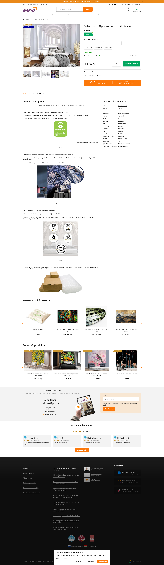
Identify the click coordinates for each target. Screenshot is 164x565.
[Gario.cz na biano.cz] (92, 539)
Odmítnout (90, 562)
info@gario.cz (95, 480)
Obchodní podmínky (29, 483)
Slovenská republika (77, 546)
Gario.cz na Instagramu (130, 481)
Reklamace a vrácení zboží (31, 493)
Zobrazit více (82, 450)
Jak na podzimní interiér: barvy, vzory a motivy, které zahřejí (66, 503)
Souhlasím (103, 562)
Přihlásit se (108, 409)
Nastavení (78, 562)
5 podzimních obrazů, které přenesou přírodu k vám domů (65, 489)
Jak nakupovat (27, 478)
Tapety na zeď (122, 106)
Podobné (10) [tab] (41, 94)
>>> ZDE (64, 558)
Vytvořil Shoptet (136, 561)
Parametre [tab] (32, 94)
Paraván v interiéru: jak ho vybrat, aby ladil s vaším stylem (65, 528)
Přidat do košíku (131, 64)
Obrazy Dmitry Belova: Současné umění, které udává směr (66, 476)
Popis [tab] (24, 94)
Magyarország (92, 546)
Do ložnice (121, 121)
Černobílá (121, 116)
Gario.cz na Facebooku (130, 472)
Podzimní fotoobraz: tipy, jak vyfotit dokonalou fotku (64, 510)
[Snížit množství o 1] (113, 63)
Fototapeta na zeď (123, 113)
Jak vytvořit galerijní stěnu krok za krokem (66, 516)
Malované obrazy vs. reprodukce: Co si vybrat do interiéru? (65, 483)
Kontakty (45, 4)
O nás (24, 4)
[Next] (141, 366)
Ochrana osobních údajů (30, 488)
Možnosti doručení (135, 56)
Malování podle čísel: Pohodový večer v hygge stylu (66, 521)
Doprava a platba (32, 4)
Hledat (87, 9)
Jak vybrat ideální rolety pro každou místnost (64, 469)
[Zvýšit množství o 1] (119, 63)
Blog (40, 4)
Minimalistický (122, 123)
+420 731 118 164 (96, 474)
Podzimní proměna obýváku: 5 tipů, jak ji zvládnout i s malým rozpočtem (66, 496)
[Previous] (22, 366)
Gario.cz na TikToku (130, 490)
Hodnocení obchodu (82, 425)
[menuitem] (42, 15)
